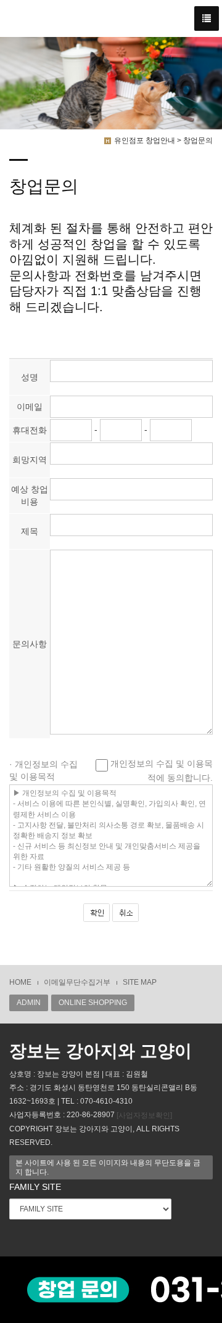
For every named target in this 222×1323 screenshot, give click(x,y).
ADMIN (29, 1002)
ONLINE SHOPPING (93, 1002)
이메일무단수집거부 (77, 982)
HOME (20, 982)
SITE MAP (140, 982)
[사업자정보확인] (144, 1115)
